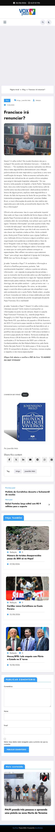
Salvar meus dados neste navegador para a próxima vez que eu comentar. (26, 743)
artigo (19, 100)
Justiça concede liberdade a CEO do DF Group (29, 811)
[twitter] (16, 459)
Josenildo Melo (26, 100)
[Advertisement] (27, 55)
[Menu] (5, 22)
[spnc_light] (49, 22)
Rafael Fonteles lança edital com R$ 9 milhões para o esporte (23, 505)
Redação (38, 100)
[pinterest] (37, 459)
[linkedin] (23, 459)
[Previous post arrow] (49, 491)
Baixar (25, 395)
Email (6, 725)
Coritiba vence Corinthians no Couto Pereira (25, 607)
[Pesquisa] (43, 22)
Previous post (10, 488)
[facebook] (9, 459)
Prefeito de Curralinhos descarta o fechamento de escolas (27, 493)
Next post (8, 500)
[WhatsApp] (44, 459)
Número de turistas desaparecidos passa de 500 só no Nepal (24, 557)
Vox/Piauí (16, 828)
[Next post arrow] (49, 504)
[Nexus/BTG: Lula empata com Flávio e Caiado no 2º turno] (27, 639)
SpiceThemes (39, 828)
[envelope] (30, 459)
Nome (6, 711)
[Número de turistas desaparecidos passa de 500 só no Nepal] (27, 538)
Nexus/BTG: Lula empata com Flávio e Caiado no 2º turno (25, 658)
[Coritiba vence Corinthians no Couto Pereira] (27, 588)
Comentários (8, 686)
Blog (7, 100)
